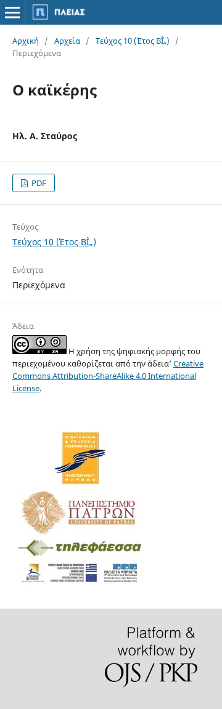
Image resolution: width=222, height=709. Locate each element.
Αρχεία (67, 40)
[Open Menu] (12, 12)
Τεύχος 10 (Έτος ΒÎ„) (133, 40)
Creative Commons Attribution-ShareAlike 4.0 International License (108, 376)
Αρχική (25, 40)
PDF (38, 182)
